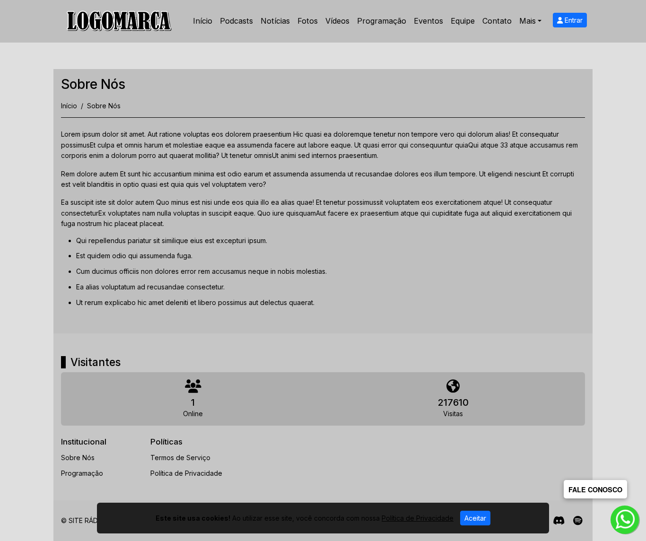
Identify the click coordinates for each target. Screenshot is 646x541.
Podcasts (236, 21)
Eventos (428, 21)
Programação (381, 21)
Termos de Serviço (180, 458)
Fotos (307, 21)
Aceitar (475, 518)
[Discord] (559, 520)
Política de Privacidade (186, 473)
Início (202, 21)
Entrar (573, 20)
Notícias (275, 21)
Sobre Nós (78, 458)
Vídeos (337, 21)
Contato (497, 21)
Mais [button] (527, 21)
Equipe (463, 21)
